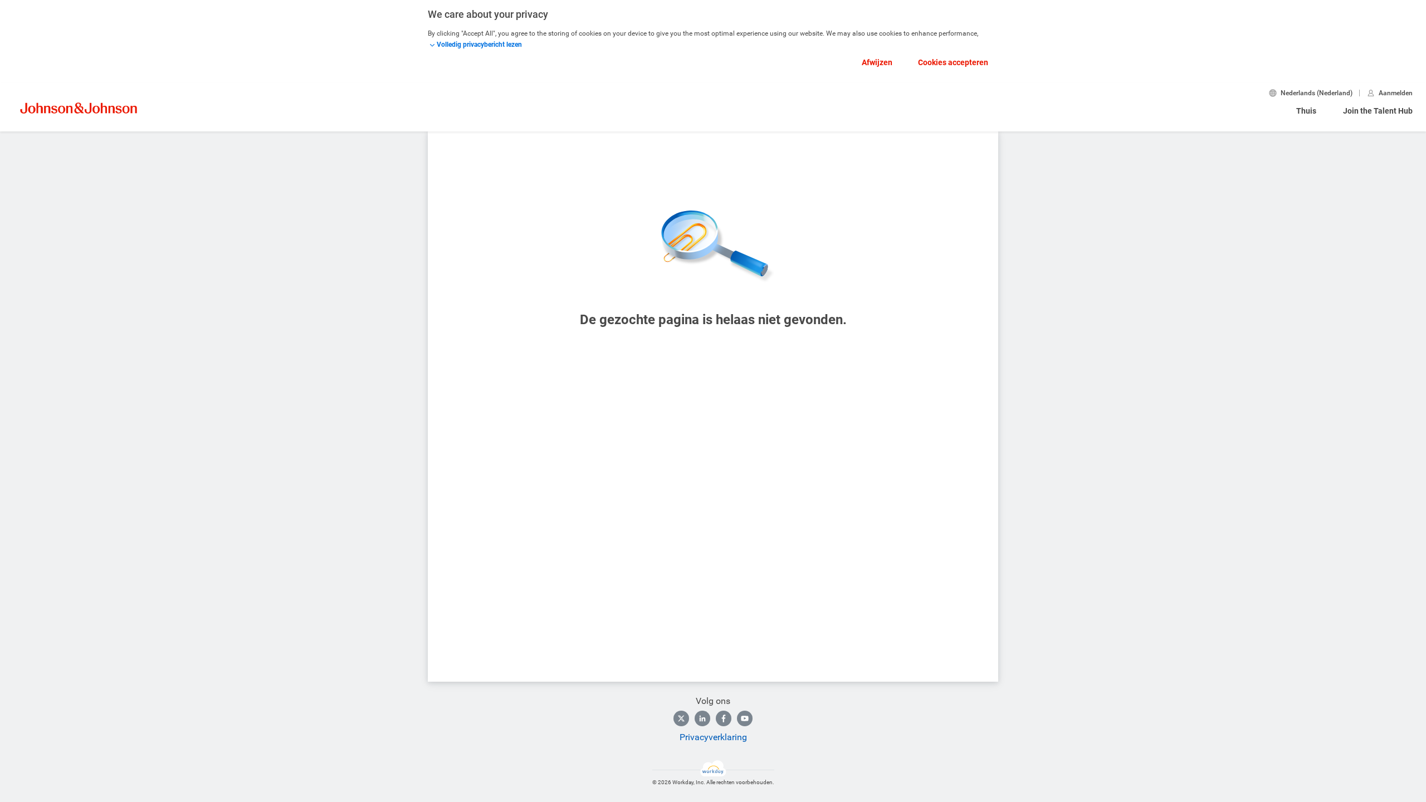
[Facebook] (723, 718)
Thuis (1306, 110)
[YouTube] (745, 718)
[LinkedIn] (702, 718)
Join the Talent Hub (1378, 110)
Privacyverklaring (713, 737)
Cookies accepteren (953, 62)
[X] (681, 718)
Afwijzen (877, 62)
